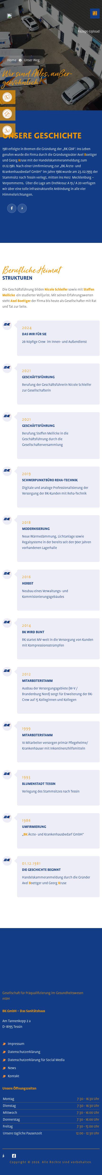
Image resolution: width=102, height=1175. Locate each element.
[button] (95, 13)
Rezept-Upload (89, 31)
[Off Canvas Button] (95, 22)
